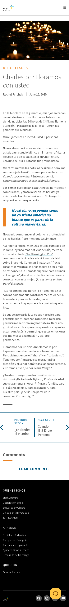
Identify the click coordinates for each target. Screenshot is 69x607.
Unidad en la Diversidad (16, 512)
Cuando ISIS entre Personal (45, 430)
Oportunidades (11, 572)
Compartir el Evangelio (15, 540)
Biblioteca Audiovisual (15, 535)
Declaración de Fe (13, 502)
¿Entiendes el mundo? (22, 432)
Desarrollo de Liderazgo (16, 555)
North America (19, 17)
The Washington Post (39, 254)
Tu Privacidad (10, 517)
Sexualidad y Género (14, 507)
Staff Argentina (10, 497)
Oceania (48, 17)
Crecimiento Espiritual (15, 545)
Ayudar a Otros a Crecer (16, 550)
